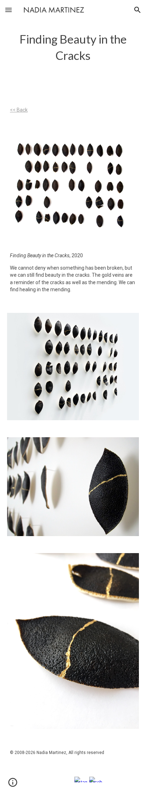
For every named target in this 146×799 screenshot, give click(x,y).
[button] (8, 9)
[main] (73, 47)
